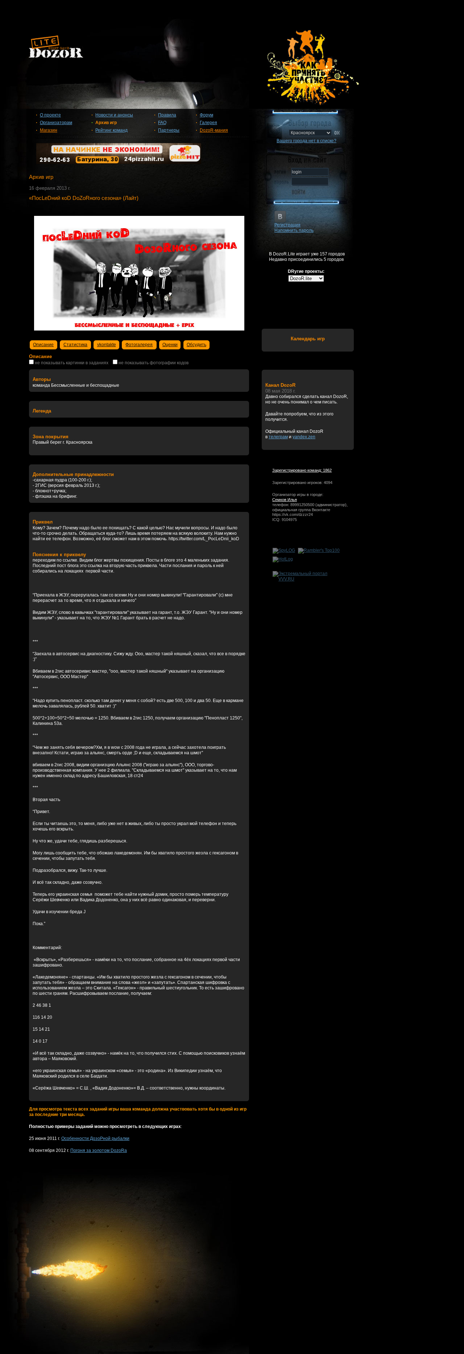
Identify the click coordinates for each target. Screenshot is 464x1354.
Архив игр (106, 122)
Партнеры (168, 130)
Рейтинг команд (111, 130)
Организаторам (56, 122)
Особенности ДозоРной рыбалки (95, 1138)
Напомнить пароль (294, 230)
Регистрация (287, 224)
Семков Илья (284, 499)
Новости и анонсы (114, 115)
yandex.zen (304, 436)
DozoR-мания (214, 130)
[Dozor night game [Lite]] (232, 49)
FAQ (162, 122)
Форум (206, 115)
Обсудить (196, 344)
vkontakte (106, 344)
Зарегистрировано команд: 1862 (302, 470)
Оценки (170, 344)
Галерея (208, 122)
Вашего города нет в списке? (306, 140)
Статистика (75, 344)
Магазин (48, 130)
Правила (167, 115)
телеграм (278, 436)
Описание (43, 344)
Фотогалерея (139, 344)
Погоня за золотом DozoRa (98, 1150)
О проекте (50, 115)
